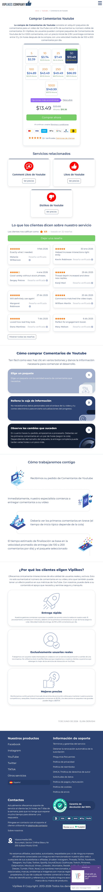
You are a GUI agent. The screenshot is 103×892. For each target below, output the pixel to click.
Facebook (14, 744)
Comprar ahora (51, 117)
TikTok (12, 769)
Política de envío (61, 792)
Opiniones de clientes (65, 138)
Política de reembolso (64, 767)
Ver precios (29, 181)
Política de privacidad (63, 762)
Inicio (37, 11)
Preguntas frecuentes (64, 757)
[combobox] (29, 782)
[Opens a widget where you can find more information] (85, 877)
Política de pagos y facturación (68, 782)
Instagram (14, 750)
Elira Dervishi (87, 721)
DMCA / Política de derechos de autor (71, 772)
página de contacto (37, 825)
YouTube (45, 11)
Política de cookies (62, 787)
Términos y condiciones (60, 124)
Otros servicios (17, 775)
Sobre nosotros (15, 830)
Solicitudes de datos (63, 777)
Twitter (12, 763)
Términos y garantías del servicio (69, 744)
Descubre (67, 100)
